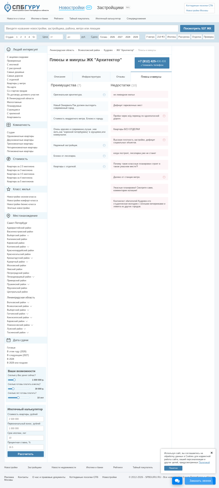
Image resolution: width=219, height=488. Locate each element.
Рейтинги (58, 18)
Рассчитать (26, 454)
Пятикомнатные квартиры (20, 151)
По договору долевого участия (23, 94)
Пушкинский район (16, 284)
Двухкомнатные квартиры (20, 140)
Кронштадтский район (18, 258)
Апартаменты (14, 117)
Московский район (16, 265)
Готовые (11, 347)
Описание (59, 76)
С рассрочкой (14, 68)
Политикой (204, 462)
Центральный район (17, 292)
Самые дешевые (15, 72)
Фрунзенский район (17, 288)
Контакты (23, 477)
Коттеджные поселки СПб (199, 5)
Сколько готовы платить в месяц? (24, 384)
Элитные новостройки (18, 208)
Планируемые (14, 106)
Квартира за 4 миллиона (19, 177)
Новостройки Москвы (197, 10)
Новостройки (72, 7)
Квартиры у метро (16, 83)
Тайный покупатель (79, 18)
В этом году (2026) (16, 351)
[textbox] (57, 28)
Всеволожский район (18, 306)
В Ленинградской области (20, 98)
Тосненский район (16, 332)
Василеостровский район (20, 231)
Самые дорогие (15, 76)
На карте (11, 87)
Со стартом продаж (17, 91)
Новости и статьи (16, 18)
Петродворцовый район (19, 276)
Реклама (9, 477)
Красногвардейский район (20, 250)
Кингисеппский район (18, 317)
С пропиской (13, 113)
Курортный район (16, 261)
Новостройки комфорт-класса (22, 200)
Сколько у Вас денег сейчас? (22, 375)
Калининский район (17, 239)
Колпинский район (16, 246)
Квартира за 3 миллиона (19, 170)
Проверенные (14, 61)
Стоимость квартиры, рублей (22, 414)
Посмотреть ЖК (197, 28)
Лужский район (15, 328)
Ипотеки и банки (39, 18)
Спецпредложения (136, 18)
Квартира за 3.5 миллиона (20, 174)
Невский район (14, 269)
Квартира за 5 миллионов (20, 181)
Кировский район (15, 243)
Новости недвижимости (64, 467)
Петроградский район (18, 273)
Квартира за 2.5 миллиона (20, 166)
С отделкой (13, 79)
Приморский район (16, 280)
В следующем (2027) (18, 355)
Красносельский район (19, 254)
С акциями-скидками (17, 57)
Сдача (94, 37)
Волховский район (16, 302)
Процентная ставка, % (19, 442)
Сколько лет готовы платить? (22, 393)
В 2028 (10, 359)
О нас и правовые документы (48, 477)
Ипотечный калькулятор (108, 18)
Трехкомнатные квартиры (20, 143)
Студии (11, 132)
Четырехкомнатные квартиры (22, 147)
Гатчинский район (16, 313)
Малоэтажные (14, 102)
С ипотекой (12, 64)
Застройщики (110, 7)
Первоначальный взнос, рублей (24, 423)
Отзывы (120, 76)
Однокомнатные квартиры (20, 136)
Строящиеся (13, 109)
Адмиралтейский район (19, 228)
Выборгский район (16, 235)
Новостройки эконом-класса (21, 196)
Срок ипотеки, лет (17, 433)
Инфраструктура (91, 76)
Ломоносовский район (18, 325)
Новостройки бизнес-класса (21, 204)
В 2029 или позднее (17, 362)
